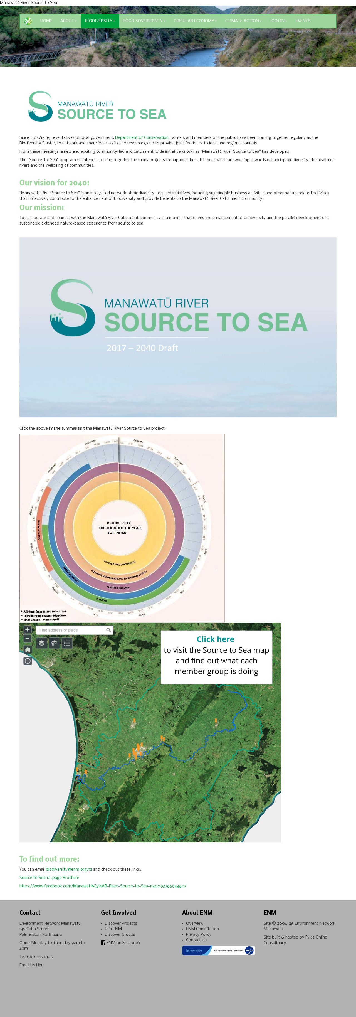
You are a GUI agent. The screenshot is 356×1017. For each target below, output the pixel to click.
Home (46, 21)
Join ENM (113, 929)
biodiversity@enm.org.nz (69, 869)
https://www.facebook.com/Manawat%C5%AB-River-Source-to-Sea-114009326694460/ (102, 886)
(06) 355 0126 (40, 957)
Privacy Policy (198, 934)
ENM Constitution (202, 929)
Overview (194, 923)
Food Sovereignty (143, 21)
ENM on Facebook (122, 943)
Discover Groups (120, 934)
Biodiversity (98, 21)
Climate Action (242, 21)
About (67, 21)
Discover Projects (121, 923)
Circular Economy (194, 21)
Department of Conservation (142, 138)
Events (303, 21)
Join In (277, 21)
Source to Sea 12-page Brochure (49, 878)
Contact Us (196, 940)
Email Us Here (32, 965)
